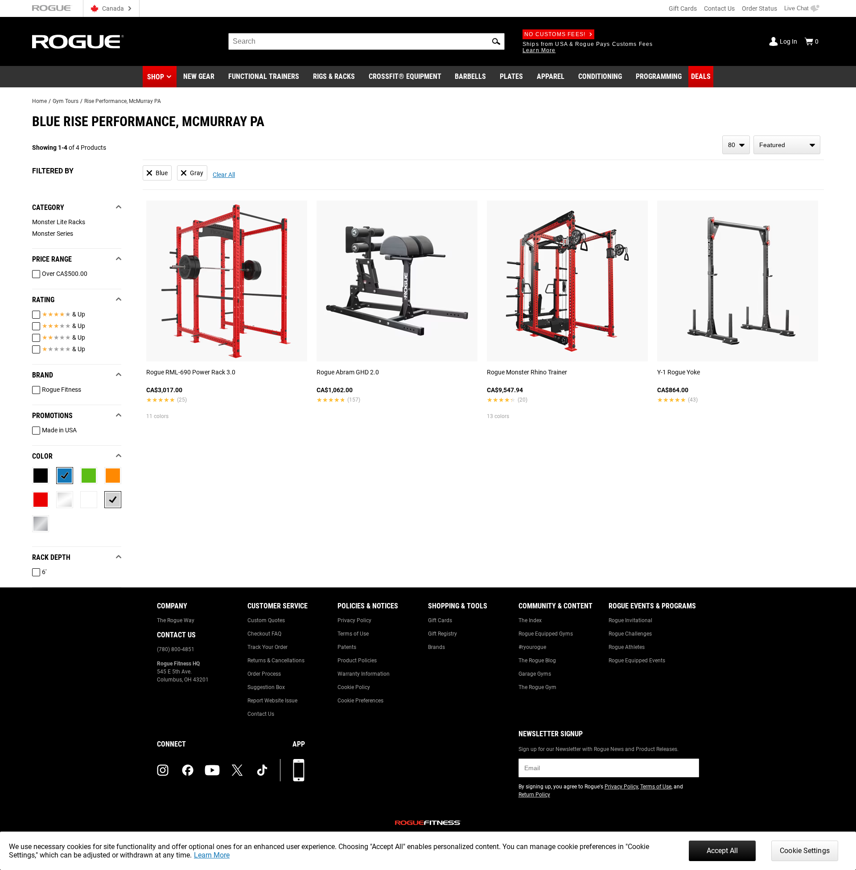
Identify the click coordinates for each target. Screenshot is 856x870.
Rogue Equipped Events (637, 660)
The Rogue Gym (537, 687)
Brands (436, 647)
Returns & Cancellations (276, 660)
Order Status (759, 8)
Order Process (264, 674)
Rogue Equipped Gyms (546, 634)
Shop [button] (155, 77)
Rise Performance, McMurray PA (122, 101)
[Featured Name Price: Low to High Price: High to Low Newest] (786, 144)
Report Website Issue (272, 701)
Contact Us (719, 8)
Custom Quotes (266, 620)
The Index (530, 620)
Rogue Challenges (630, 634)
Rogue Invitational (630, 620)
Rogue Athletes (627, 647)
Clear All (224, 174)
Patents (346, 647)
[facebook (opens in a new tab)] (188, 770)
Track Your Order (267, 647)
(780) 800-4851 (175, 649)
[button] (496, 41)
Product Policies (357, 660)
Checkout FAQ (264, 634)
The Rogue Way (175, 620)
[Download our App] (299, 770)
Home (39, 101)
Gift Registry (442, 634)
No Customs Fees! (554, 34)
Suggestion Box (266, 687)
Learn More (212, 855)
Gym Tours (65, 101)
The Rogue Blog (537, 660)
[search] (366, 41)
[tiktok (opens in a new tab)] (262, 770)
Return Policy (534, 795)
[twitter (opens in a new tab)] (237, 770)
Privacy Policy (354, 620)
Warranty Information (363, 674)
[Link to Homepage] (78, 41)
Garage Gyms (535, 674)
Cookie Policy (353, 687)
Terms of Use (353, 634)
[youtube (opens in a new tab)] (212, 770)
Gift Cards (683, 8)
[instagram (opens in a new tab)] (163, 770)
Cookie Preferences (360, 701)
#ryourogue (532, 647)
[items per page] (736, 144)
